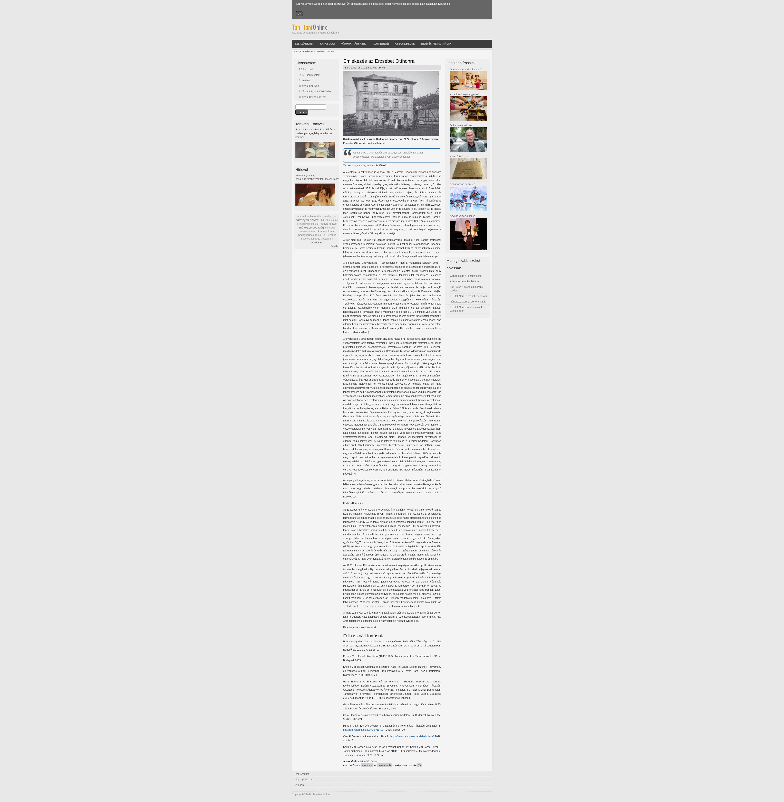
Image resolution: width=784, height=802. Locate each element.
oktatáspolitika (325, 231)
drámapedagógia (326, 216)
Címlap (297, 51)
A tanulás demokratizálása (464, 281)
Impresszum (302, 774)
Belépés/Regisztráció (435, 43)
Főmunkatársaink (353, 43)
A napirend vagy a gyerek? (465, 94)
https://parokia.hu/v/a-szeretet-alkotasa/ (412, 736)
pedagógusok (306, 235)
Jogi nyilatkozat (304, 779)
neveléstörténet (307, 231)
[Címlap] (315, 29)
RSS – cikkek (306, 69)
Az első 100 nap (459, 156)
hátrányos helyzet (307, 220)
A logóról (300, 785)
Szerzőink (304, 80)
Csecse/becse (405, 43)
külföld (314, 223)
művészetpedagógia (312, 227)
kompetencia (303, 224)
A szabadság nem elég (462, 184)
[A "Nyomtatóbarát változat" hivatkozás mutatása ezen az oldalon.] (419, 765)
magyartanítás (328, 223)
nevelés (331, 227)
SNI (325, 235)
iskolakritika (332, 220)
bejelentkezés (384, 765)
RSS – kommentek (309, 75)
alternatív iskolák (306, 216)
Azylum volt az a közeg (462, 216)
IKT (322, 220)
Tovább (335, 246)
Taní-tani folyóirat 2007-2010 (315, 91)
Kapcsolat (327, 43)
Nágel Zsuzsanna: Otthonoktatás (468, 301)
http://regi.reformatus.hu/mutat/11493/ (363, 729)
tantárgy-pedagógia (322, 238)
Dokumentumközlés (461, 125)
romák (318, 235)
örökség (317, 242)
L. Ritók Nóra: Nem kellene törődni (469, 296)
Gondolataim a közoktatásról (466, 69)
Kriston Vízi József (368, 761)
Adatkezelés (381, 43)
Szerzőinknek (304, 43)
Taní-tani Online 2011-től (312, 97)
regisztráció (367, 765)
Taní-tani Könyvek (309, 86)
